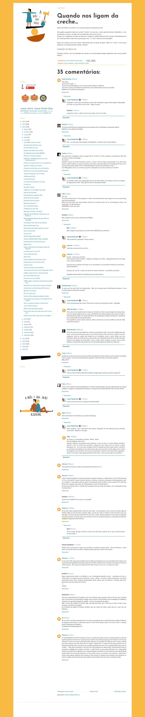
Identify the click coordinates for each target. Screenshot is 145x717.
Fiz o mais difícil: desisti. (31, 206)
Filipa (63, 413)
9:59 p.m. (71, 475)
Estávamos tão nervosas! (31, 200)
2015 (24, 124)
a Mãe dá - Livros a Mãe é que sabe (34, 190)
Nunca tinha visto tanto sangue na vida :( (36, 228)
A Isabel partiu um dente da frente (34, 241)
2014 (24, 121)
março (26, 134)
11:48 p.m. (81, 309)
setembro (27, 327)
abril (25, 137)
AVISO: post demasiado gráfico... (34, 308)
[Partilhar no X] (91, 61)
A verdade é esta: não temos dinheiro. (35, 223)
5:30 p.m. (68, 194)
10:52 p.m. (74, 436)
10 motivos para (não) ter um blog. (34, 182)
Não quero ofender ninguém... (33, 156)
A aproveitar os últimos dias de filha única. (37, 288)
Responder (65, 92)
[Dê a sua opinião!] (89, 61)
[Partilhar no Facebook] (93, 61)
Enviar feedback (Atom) (72, 695)
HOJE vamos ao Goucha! (31, 198)
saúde (87, 63)
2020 (24, 346)
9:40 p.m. (68, 413)
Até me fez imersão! (30, 192)
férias (26, 113)
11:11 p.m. (77, 545)
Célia (63, 194)
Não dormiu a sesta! (30, 291)
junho (26, 319)
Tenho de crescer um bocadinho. (34, 267)
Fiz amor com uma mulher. (32, 278)
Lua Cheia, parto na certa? (32, 251)
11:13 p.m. (84, 370)
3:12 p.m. (71, 635)
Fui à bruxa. (27, 184)
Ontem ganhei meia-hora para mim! (35, 259)
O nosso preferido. (29, 179)
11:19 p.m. (71, 558)
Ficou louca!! (27, 233)
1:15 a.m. (76, 110)
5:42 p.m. (71, 215)
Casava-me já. (28, 265)
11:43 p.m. (76, 245)
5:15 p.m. (70, 124)
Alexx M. (64, 124)
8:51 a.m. (73, 529)
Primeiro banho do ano (31, 148)
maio (26, 140)
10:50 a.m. (80, 329)
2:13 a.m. (71, 573)
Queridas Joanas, (29, 187)
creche (66, 63)
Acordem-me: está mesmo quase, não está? (37, 285)
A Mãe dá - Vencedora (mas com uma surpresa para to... (35, 159)
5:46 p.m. (69, 353)
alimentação (33, 111)
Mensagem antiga (120, 691)
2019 (24, 344)
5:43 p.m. (74, 285)
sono (49, 113)
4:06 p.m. (67, 618)
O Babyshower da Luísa (31, 209)
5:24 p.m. (70, 153)
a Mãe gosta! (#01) (30, 176)
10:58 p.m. (84, 426)
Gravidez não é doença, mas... (33, 145)
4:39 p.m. (74, 79)
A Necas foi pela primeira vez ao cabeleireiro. (38, 163)
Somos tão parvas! (29, 231)
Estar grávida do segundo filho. (33, 195)
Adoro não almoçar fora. (31, 225)
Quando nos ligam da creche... (33, 165)
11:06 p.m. (84, 300)
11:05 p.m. (84, 237)
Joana (64, 353)
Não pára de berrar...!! (30, 203)
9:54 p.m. (71, 464)
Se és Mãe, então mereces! (32, 142)
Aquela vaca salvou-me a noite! (33, 150)
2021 (24, 349)
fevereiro (27, 132)
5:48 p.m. (69, 384)
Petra (63, 384)
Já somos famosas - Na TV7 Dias (34, 173)
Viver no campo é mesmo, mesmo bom (36, 303)
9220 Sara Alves (72, 309)
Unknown (70, 245)
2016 (24, 127)
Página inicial (94, 691)
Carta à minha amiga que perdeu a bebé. (36, 296)
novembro (27, 332)
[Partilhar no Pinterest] (95, 61)
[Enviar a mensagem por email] (87, 61)
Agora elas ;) (27, 244)
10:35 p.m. (73, 228)
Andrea (64, 153)
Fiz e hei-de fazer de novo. (32, 275)
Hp (63, 618)
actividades (24, 111)
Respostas (67, 96)
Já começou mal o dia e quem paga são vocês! (38, 270)
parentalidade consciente (36, 113)
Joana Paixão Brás (79, 63)
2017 (24, 338)
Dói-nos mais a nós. (30, 293)
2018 (24, 341)
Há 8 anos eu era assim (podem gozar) (36, 171)
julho (25, 322)
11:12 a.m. (76, 254)
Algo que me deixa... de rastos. (33, 211)
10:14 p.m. (71, 508)
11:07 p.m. (84, 139)
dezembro (27, 335)
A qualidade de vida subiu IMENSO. (34, 153)
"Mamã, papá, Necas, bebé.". (32, 236)
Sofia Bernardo (66, 285)
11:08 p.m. (84, 100)
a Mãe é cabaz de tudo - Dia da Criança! (36, 273)
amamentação (42, 111)
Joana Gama (26, 108)
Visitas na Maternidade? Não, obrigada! (36, 239)
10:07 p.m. (71, 497)
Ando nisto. (27, 257)
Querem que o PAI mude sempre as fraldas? (37, 315)
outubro (26, 330)
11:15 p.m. (84, 399)
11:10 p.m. (84, 178)
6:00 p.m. (72, 595)
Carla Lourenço (66, 79)
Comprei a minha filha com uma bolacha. (36, 168)
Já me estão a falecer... (31, 306)
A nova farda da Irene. (30, 254)
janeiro (26, 129)
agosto (26, 324)
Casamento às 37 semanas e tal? (34, 262)
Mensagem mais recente (65, 691)
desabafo (71, 63)
